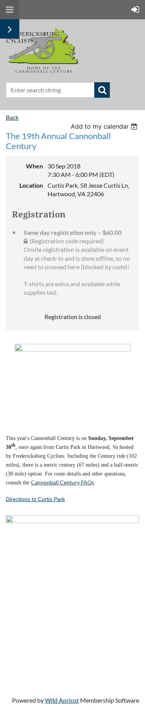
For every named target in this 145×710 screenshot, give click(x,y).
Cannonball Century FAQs (62, 482)
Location (31, 185)
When (34, 166)
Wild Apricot (62, 700)
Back (12, 117)
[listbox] (105, 126)
